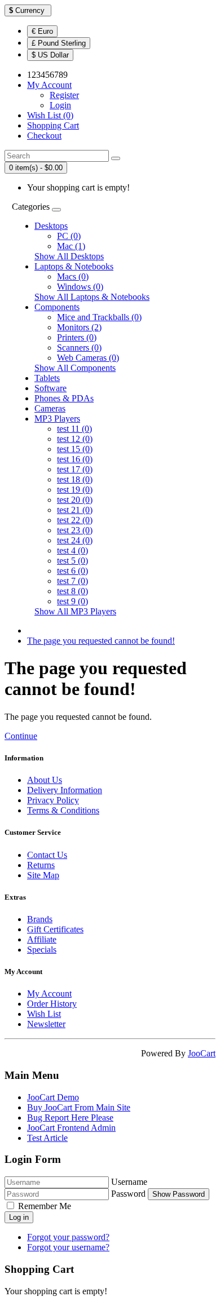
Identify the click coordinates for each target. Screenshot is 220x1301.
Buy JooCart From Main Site (78, 1107)
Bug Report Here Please (70, 1117)
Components (57, 307)
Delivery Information (64, 790)
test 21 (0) (75, 510)
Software (50, 388)
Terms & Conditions (63, 810)
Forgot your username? (68, 1247)
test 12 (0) (75, 439)
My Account (49, 993)
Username (129, 1182)
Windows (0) (80, 286)
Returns (41, 865)
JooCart (201, 1053)
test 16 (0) (75, 459)
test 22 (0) (75, 520)
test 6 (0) (72, 571)
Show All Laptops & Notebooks (91, 297)
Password (128, 1193)
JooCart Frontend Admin (71, 1127)
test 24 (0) (75, 540)
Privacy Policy (53, 800)
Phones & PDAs (64, 398)
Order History (52, 1003)
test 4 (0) (72, 550)
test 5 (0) (72, 560)
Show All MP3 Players (75, 611)
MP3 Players (57, 418)
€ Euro (42, 31)
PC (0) (69, 236)
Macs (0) (73, 276)
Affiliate (41, 939)
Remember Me (44, 1206)
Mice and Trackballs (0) (99, 317)
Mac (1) (71, 246)
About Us (44, 780)
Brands (39, 919)
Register (64, 95)
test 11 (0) (74, 428)
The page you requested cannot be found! (101, 640)
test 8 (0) (72, 591)
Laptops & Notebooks (73, 266)
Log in (19, 1217)
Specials (41, 949)
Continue (21, 736)
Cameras (49, 408)
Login (60, 105)
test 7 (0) (72, 581)
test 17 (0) (75, 469)
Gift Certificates (55, 929)
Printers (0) (76, 337)
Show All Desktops (69, 256)
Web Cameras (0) (88, 357)
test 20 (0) (75, 500)
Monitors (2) (79, 327)
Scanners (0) (79, 347)
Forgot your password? (68, 1237)
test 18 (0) (75, 479)
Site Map (43, 875)
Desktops (51, 226)
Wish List (44, 1014)
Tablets (47, 378)
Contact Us (47, 855)
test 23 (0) (75, 530)
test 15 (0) (75, 449)
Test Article (47, 1138)
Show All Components (75, 368)
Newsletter (46, 1024)
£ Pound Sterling (59, 43)
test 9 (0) (72, 601)
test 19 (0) (75, 489)
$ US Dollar (50, 55)
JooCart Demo (53, 1097)
